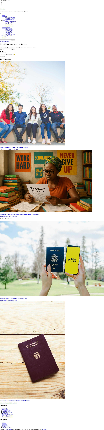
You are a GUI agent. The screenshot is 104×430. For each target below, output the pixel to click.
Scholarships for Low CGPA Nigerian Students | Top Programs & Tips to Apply (19, 214)
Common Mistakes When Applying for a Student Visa (13, 298)
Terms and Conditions (6, 427)
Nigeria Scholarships (9, 30)
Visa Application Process (9, 22)
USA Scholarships (8, 32)
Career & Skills (5, 413)
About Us (4, 36)
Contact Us (4, 424)
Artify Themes (43, 429)
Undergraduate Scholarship (10, 18)
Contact (3, 37)
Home (3, 15)
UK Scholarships (8, 33)
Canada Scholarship (8, 29)
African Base (2, 8)
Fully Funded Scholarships (10, 17)
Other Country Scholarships (10, 34)
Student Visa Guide (8, 23)
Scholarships (4, 16)
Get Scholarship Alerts (4, 41)
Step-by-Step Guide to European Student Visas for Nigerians (15, 400)
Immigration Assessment (7, 35)
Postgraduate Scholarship (9, 19)
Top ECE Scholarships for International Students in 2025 (14, 147)
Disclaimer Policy (5, 426)
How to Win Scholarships (7, 416)
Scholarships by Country (7, 28)
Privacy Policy (5, 425)
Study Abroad (5, 20)
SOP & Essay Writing (9, 24)
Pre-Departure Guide (9, 25)
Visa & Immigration (6, 27)
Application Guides (6, 411)
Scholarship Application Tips (10, 21)
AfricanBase (2, 149)
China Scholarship (8, 31)
